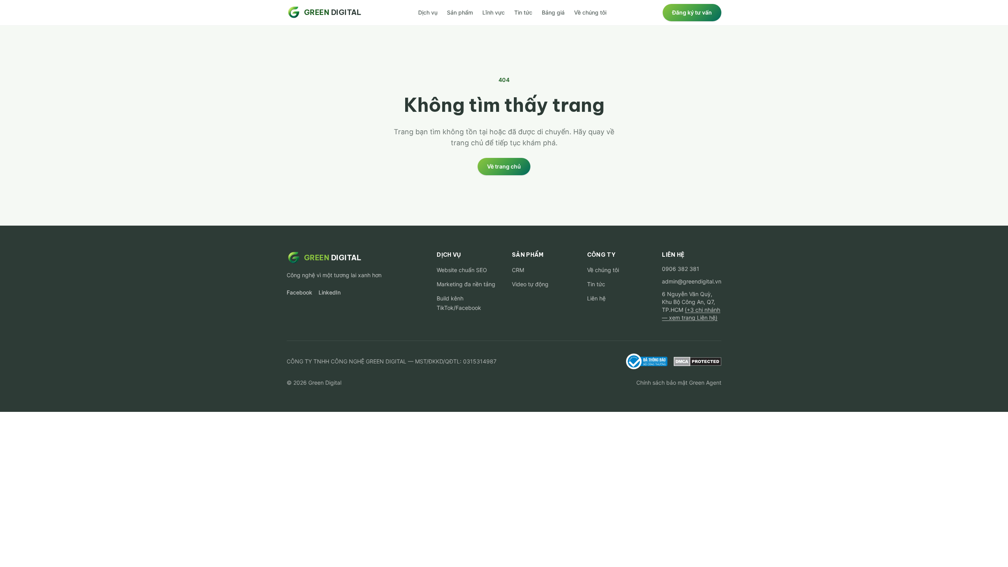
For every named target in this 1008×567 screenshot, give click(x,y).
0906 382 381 (680, 268)
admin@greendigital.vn (691, 281)
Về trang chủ (504, 166)
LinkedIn (330, 292)
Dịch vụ (427, 12)
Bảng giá (553, 12)
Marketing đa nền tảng (466, 284)
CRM (518, 270)
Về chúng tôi (590, 12)
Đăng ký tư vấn (692, 12)
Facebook (299, 292)
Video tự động (530, 284)
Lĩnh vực (493, 12)
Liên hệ (596, 298)
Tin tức (523, 12)
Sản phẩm (460, 12)
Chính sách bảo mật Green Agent (678, 382)
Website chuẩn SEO (462, 270)
